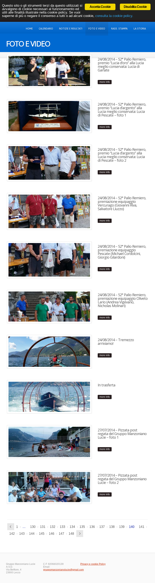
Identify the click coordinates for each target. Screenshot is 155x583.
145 (41, 533)
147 (61, 533)
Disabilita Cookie (135, 6)
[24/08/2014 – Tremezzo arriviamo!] (49, 351)
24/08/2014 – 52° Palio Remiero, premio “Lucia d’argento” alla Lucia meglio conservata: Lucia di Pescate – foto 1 (122, 109)
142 (12, 533)
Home (29, 28)
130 (33, 526)
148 (71, 533)
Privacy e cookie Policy (93, 564)
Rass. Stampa (119, 28)
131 (42, 526)
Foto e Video (96, 28)
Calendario (46, 28)
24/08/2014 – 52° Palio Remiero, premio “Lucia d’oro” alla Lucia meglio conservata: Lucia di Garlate (122, 64)
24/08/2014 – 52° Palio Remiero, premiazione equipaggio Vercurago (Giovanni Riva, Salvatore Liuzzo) (122, 203)
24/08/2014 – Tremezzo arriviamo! (116, 341)
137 (102, 526)
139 (122, 526)
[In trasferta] (49, 396)
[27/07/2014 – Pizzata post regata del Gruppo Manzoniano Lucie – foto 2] (49, 487)
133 (62, 526)
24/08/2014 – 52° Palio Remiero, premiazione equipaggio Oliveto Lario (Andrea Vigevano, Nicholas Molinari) (123, 300)
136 (92, 526)
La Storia (140, 28)
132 (52, 526)
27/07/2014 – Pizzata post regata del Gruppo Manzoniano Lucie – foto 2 (122, 479)
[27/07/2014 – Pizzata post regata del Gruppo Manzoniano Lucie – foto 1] (49, 441)
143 (22, 533)
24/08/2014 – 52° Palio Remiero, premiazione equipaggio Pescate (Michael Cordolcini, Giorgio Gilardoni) (122, 252)
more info (104, 82)
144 (32, 533)
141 (141, 526)
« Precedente (10, 526)
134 (72, 526)
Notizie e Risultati (70, 28)
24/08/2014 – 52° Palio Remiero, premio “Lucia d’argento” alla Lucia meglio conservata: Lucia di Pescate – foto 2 (122, 155)
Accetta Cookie (100, 6)
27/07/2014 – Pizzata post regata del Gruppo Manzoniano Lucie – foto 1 (122, 434)
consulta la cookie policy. (114, 16)
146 (51, 533)
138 (112, 526)
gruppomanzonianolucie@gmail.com (63, 569)
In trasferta (106, 385)
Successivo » (79, 533)
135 (82, 526)
